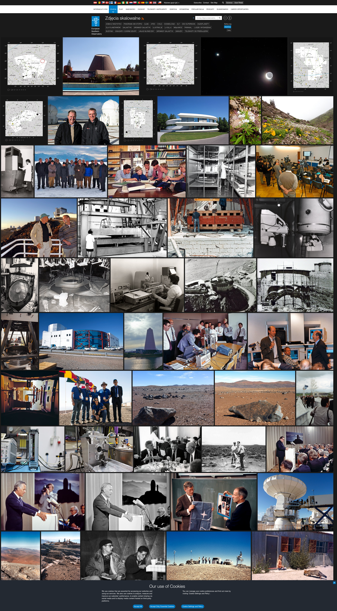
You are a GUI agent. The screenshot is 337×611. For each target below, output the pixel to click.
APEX (153, 24)
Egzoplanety (203, 24)
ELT (178, 24)
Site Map (214, 3)
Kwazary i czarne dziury (126, 31)
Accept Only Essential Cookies (162, 606)
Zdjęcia (113, 9)
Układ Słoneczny (146, 31)
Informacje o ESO (100, 9)
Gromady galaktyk (142, 27)
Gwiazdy (179, 31)
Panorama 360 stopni (133, 24)
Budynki (109, 31)
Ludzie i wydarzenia (202, 27)
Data (229, 30)
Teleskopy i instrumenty (157, 9)
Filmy (121, 9)
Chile (159, 24)
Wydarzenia (184, 9)
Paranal (188, 27)
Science (229, 3)
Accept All (138, 606)
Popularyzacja (198, 9)
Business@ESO (222, 9)
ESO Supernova (188, 24)
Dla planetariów (113, 27)
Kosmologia (169, 24)
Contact (206, 3)
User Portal (238, 3)
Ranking (228, 27)
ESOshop (141, 9)
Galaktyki (127, 27)
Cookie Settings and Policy (192, 606)
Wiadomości (130, 9)
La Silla (168, 27)
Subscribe (198, 3)
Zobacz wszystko (113, 24)
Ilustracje (157, 27)
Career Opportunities (239, 9)
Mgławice (178, 27)
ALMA (146, 24)
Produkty (210, 9)
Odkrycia (173, 9)
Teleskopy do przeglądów (196, 31)
